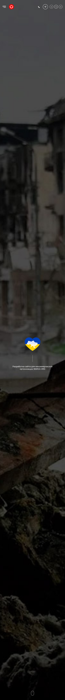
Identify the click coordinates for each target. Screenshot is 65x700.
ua (51, 7)
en (60, 7)
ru (56, 7)
